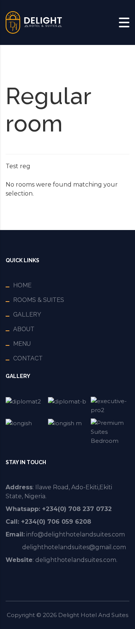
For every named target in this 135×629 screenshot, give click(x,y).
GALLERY (27, 314)
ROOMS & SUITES (38, 299)
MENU (22, 343)
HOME (22, 285)
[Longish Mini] (67, 431)
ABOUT (23, 329)
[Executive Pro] (110, 406)
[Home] (34, 21)
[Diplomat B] (67, 406)
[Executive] (110, 431)
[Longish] (25, 431)
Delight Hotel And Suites (93, 615)
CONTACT (28, 358)
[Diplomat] (25, 406)
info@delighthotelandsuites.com (75, 534)
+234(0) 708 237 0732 (77, 508)
